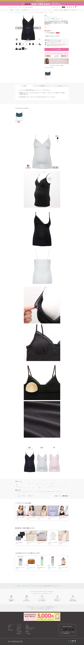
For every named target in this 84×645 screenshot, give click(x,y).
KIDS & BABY (10, 630)
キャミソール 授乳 (50, 484)
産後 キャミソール (19, 484)
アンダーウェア (44, 486)
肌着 (50, 486)
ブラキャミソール (60, 487)
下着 (53, 486)
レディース (58, 486)
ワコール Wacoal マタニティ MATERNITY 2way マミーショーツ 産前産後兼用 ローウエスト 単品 (19, 120)
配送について (19, 629)
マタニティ (23, 586)
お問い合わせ (19, 633)
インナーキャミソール (29, 486)
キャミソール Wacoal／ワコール (52, 483)
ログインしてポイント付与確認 (56, 41)
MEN (9, 628)
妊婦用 (39, 487)
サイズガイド (19, 626)
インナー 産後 (35, 484)
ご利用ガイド (19, 628)
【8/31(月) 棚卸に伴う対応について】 (42, 1)
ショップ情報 (28, 633)
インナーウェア (37, 486)
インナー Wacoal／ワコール (30, 483)
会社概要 (27, 626)
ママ (43, 487)
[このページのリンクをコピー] (68, 496)
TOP (8, 12)
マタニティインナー (27, 487)
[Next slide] (39, 28)
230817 (17, 486)
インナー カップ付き (19, 483)
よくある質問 (19, 631)
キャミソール (28, 586)
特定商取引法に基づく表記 (30, 628)
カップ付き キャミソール (41, 483)
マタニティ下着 (64, 486)
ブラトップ (54, 487)
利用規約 (27, 631)
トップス (22, 486)
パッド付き (48, 487)
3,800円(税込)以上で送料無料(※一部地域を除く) (42, 0)
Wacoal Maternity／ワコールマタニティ (20, 12)
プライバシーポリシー (29, 629)
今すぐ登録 (48, 41)
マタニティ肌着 (19, 487)
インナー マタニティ (27, 484)
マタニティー (34, 487)
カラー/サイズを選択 (56, 49)
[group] (29, 44)
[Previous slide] (17, 28)
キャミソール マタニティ (64, 483)
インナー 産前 (42, 484)
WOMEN (12, 12)
